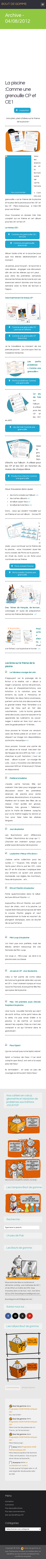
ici (37, 495)
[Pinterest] (30, 1316)
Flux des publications (13, 1508)
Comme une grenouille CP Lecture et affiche (24, 328)
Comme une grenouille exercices (24, 244)
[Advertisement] (23, 53)
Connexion (9, 1505)
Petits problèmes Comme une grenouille (24, 382)
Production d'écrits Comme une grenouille (24, 477)
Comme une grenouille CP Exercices (24, 337)
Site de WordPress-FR (14, 1515)
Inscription (9, 1501)
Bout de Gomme (14, 3)
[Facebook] (8, 1316)
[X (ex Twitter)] (22, 1316)
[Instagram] (15, 1316)
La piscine (24, 110)
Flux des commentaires (15, 1511)
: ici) (28, 897)
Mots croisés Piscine (24, 566)
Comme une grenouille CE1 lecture (24, 235)
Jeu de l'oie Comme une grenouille (24, 428)
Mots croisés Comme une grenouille (24, 573)
